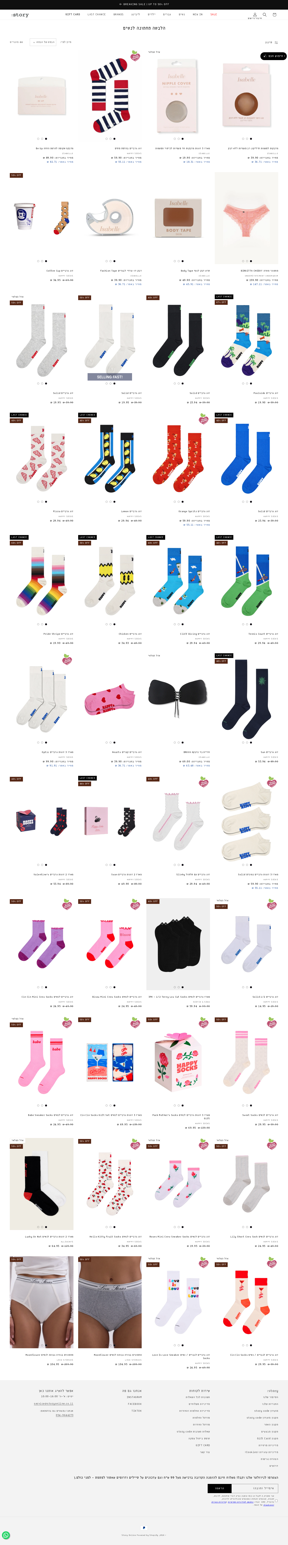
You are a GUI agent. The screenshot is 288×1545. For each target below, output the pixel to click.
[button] (212, 14)
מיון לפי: (66, 42)
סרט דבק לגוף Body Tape (195, 271)
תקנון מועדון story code (262, 1418)
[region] (144, 4)
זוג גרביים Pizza (63, 511)
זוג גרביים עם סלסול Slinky (193, 875)
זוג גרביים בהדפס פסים (128, 148)
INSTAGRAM (134, 1397)
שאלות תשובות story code (193, 1431)
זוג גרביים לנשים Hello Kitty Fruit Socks (116, 1237)
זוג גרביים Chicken (130, 634)
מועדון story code (266, 1411)
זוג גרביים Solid (200, 393)
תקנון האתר (271, 1424)
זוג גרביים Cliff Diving (195, 634)
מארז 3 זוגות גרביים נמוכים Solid (258, 875)
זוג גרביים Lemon (131, 511)
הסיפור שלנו (270, 1397)
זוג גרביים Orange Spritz (194, 511)
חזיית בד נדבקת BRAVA (197, 752)
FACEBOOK (135, 1404)
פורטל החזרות (201, 1424)
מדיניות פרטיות (268, 1445)
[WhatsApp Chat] (6, 1535)
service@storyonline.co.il (53, 1403)
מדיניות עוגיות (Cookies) (261, 1452)
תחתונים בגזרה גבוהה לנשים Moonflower (118, 1355)
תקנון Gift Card (267, 1438)
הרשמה (219, 1488)
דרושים (273, 1466)
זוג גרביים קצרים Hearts (127, 752)
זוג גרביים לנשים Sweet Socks (260, 1115)
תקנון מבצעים (269, 1431)
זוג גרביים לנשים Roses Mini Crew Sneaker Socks (179, 1237)
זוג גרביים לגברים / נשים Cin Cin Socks (254, 1355)
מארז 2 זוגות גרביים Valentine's (53, 875)
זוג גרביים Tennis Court (263, 634)
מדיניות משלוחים (199, 1404)
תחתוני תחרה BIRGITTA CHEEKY (259, 271)
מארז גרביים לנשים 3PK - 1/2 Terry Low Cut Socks (179, 997)
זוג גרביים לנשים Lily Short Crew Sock (254, 1237)
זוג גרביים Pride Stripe (58, 634)
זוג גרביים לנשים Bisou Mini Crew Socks (117, 997)
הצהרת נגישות (269, 1459)
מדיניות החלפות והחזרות (194, 1411)
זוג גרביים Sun (269, 752)
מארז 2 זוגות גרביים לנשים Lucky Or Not (49, 1237)
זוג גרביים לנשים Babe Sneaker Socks (50, 1115)
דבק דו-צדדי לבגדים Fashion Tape (121, 271)
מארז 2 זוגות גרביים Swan (126, 875)
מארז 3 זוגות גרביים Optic (57, 752)
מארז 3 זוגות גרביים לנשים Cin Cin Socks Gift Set (111, 1115)
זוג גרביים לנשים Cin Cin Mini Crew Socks (47, 997)
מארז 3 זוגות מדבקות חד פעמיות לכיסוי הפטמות (182, 148)
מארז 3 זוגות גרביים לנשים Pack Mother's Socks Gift (181, 1117)
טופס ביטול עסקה (199, 1438)
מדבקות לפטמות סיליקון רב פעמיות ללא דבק (253, 148)
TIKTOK (136, 1411)
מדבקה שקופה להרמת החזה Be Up (54, 148)
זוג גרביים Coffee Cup (59, 271)
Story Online (129, 1535)
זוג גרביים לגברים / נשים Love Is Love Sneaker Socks (181, 1357)
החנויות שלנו (270, 1404)
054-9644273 (64, 1415)
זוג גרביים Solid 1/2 (265, 997)
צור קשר (205, 1452)
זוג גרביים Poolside (266, 393)
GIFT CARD (203, 1445)
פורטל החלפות (201, 1418)
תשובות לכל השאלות (198, 1397)
